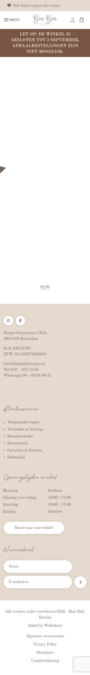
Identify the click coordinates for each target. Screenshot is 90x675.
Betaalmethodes (20, 436)
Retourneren (17, 443)
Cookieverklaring (45, 661)
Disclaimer (45, 653)
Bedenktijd (16, 457)
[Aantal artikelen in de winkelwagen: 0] (81, 19)
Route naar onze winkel (34, 528)
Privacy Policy (45, 645)
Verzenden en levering (25, 429)
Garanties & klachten (24, 450)
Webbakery (53, 626)
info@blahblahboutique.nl (24, 364)
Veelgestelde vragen (23, 422)
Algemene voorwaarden (45, 636)
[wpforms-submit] (80, 582)
